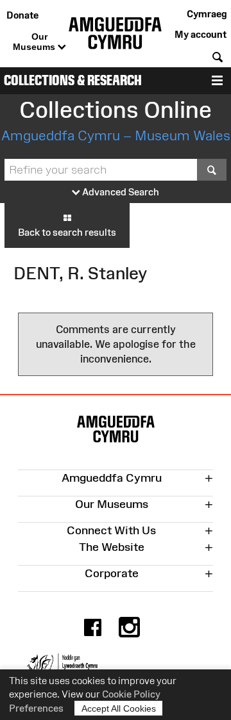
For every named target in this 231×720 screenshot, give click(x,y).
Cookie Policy (131, 694)
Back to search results (67, 232)
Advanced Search (119, 191)
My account (201, 34)
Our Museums (35, 41)
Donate (22, 15)
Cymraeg (207, 13)
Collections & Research (73, 80)
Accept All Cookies (118, 708)
